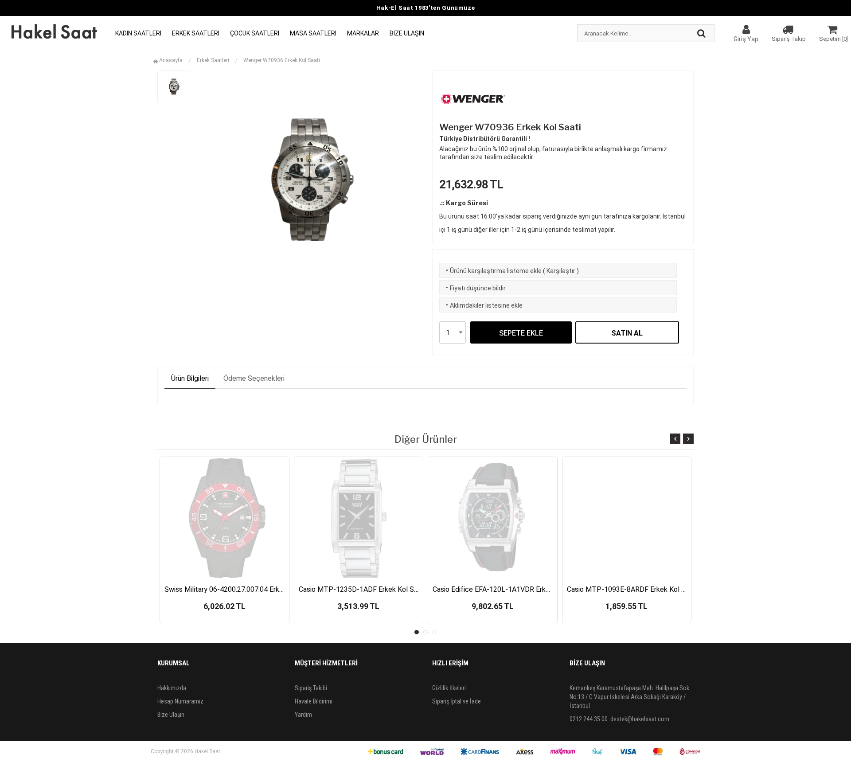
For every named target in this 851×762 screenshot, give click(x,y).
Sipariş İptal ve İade (456, 701)
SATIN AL (627, 333)
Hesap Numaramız (180, 701)
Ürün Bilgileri (190, 378)
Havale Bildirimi (313, 701)
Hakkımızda (171, 688)
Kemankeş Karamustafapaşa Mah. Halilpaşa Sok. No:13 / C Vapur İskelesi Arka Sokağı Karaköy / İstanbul (630, 696)
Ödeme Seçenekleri (254, 378)
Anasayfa (170, 60)
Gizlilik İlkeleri (449, 688)
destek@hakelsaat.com (639, 719)
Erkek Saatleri (195, 33)
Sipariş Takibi (311, 688)
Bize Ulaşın (407, 33)
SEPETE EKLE (521, 333)
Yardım (303, 714)
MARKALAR (363, 33)
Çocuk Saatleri (254, 33)
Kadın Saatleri (138, 33)
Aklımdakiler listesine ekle (483, 305)
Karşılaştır (561, 270)
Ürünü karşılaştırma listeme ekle (493, 270)
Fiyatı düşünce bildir (475, 288)
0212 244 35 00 (589, 719)
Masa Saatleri (313, 33)
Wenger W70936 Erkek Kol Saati (281, 60)
